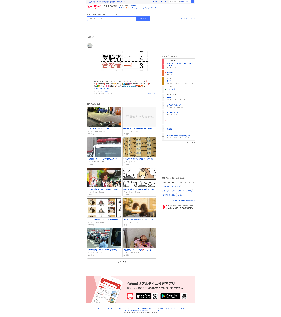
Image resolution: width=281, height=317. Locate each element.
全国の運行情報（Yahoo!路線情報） (182, 200)
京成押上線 (180, 191)
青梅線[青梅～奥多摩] (169, 195)
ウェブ (89, 14)
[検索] (192, 1)
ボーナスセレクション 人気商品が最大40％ (142, 8)
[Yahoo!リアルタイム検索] (102, 5)
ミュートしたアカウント (187, 18)
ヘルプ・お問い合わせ (180, 308)
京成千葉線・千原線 (168, 191)
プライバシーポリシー (118, 308)
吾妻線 (180, 195)
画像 (94, 14)
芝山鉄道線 (166, 187)
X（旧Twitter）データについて (149, 310)
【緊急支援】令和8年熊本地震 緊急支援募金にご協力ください (108, 2)
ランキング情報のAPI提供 (130, 310)
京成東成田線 (176, 187)
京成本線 (189, 191)
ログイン (122, 8)
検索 (144, 19)
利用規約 (145, 308)
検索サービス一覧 (166, 308)
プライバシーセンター (133, 308)
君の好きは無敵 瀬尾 (185, 2)
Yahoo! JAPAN (157, 2)
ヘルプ (166, 2)
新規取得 (133, 5)
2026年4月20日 (151, 93)
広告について (153, 308)
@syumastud (104, 91)
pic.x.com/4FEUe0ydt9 (102, 88)
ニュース (116, 14)
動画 (99, 14)
